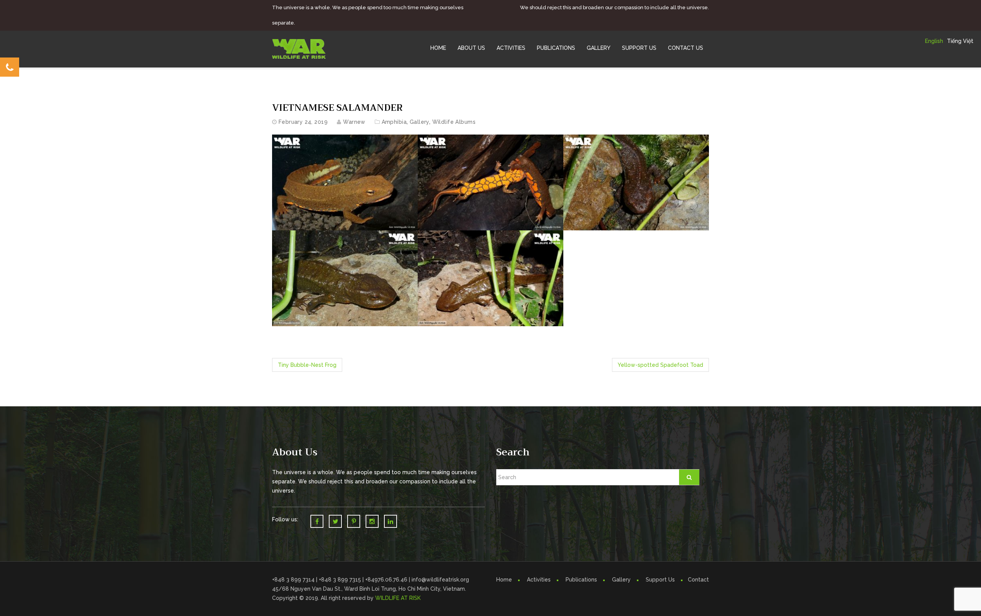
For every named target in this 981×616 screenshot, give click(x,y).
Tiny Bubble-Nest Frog (307, 365)
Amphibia (394, 122)
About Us (471, 48)
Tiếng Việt (960, 41)
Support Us (639, 48)
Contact (698, 580)
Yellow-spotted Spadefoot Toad (660, 365)
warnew (354, 122)
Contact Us (685, 48)
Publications (556, 48)
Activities (511, 48)
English (934, 41)
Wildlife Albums (454, 122)
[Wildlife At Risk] (299, 48)
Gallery (598, 48)
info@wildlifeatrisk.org (440, 580)
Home (438, 48)
